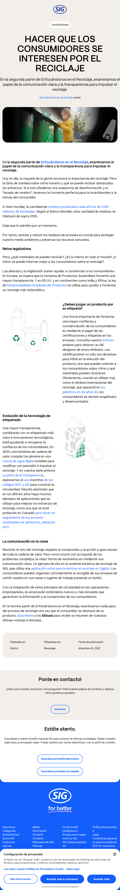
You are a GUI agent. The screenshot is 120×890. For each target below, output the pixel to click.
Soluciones (8, 827)
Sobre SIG (8, 838)
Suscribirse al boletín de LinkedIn (60, 771)
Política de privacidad (104, 829)
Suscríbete (25, 616)
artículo (108, 340)
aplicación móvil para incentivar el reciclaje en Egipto (70, 568)
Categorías (8, 831)
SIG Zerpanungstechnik (74, 844)
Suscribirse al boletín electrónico (60, 758)
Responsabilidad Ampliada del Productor (37, 285)
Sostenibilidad (10, 834)
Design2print (70, 831)
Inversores (8, 842)
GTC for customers (103, 846)
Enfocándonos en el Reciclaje (64, 162)
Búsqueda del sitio (43, 842)
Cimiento (37, 834)
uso (26, 480)
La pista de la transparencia (23, 475)
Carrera (6, 846)
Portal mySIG (70, 827)
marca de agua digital (18, 461)
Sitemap (37, 846)
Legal (95, 834)
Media (36, 827)
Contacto (60, 709)
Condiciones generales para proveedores (104, 840)
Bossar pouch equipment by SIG (74, 836)
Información (39, 831)
